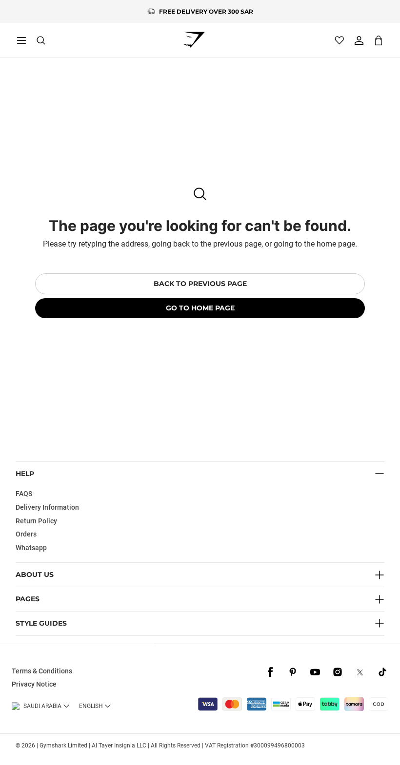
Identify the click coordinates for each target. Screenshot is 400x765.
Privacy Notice (34, 684)
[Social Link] (270, 672)
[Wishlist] (339, 40)
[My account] (359, 40)
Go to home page (200, 308)
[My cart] (378, 40)
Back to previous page (200, 283)
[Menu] (21, 40)
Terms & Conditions (42, 671)
